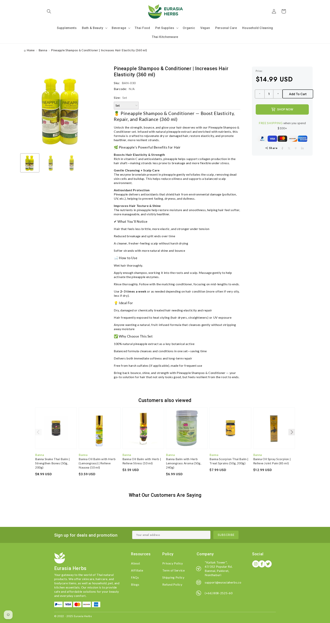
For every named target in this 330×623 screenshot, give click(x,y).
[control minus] (259, 94)
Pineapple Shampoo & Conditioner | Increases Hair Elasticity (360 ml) (99, 50)
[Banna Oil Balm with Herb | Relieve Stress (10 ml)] (143, 430)
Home (31, 50)
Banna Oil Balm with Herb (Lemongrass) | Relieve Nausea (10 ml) (97, 463)
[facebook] (282, 148)
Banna (43, 50)
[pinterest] (295, 148)
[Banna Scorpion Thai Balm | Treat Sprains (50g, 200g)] (230, 430)
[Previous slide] (38, 432)
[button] (49, 11)
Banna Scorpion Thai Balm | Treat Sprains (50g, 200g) (228, 461)
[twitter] (289, 148)
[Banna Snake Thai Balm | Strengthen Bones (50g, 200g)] (56, 430)
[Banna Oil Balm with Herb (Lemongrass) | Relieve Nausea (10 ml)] (99, 430)
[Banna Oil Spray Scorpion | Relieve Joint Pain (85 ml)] (274, 430)
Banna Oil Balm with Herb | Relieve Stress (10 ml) (141, 461)
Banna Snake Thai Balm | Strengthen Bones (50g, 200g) (52, 463)
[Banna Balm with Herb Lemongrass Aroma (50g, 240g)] (187, 430)
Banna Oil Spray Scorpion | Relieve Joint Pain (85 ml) (272, 461)
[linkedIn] (302, 148)
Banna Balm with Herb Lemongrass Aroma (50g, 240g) (183, 463)
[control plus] (278, 94)
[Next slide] (291, 432)
